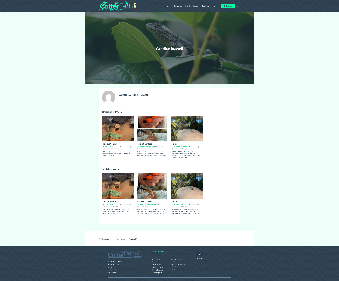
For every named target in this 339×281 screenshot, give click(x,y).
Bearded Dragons (176, 259)
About (110, 267)
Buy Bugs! (205, 6)
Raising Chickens (157, 270)
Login (216, 6)
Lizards (172, 269)
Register (229, 6)
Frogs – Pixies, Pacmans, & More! (178, 265)
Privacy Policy (112, 272)
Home (168, 6)
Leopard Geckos (157, 267)
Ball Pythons (156, 259)
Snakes (172, 272)
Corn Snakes (174, 262)
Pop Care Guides (191, 6)
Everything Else (157, 273)
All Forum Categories (115, 262)
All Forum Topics (113, 264)
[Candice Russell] (108, 105)
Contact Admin (113, 270)
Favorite (132, 118)
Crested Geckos (157, 264)
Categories (178, 6)
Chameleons (156, 262)
